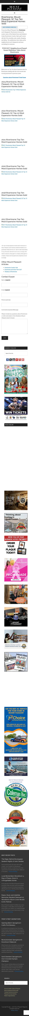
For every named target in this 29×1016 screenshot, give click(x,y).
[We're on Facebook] (7, 360)
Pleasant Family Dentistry (10, 994)
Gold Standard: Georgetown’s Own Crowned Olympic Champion (11, 959)
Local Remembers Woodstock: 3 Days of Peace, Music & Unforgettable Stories (12, 878)
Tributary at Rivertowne (11, 271)
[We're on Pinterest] (16, 360)
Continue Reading (13, 871)
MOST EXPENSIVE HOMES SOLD (9, 27)
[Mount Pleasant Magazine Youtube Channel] (13, 360)
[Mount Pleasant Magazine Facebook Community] (19, 360)
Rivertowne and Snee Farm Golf (13, 269)
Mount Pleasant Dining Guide (11, 990)
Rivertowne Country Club (11, 267)
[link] (16, 794)
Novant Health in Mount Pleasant (12, 988)
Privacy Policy (14, 1010)
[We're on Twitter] (10, 360)
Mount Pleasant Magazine (14, 7)
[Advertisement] (14, 689)
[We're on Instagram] (23, 360)
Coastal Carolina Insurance (11, 992)
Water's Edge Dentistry (9, 995)
